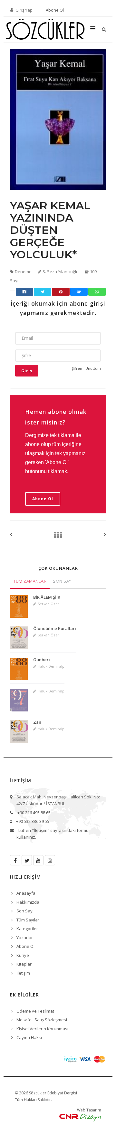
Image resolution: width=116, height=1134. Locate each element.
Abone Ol (55, 10)
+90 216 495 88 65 (34, 812)
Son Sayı (62, 581)
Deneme (23, 271)
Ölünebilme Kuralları (54, 628)
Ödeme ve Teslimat (35, 1011)
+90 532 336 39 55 (32, 821)
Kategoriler (27, 928)
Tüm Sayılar (27, 920)
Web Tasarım (89, 1110)
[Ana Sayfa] (56, 535)
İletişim (23, 973)
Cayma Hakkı (29, 1037)
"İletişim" (40, 830)
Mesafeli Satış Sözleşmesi (41, 1020)
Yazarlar (24, 937)
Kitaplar (24, 964)
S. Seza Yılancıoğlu (61, 271)
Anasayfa (25, 893)
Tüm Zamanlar (29, 581)
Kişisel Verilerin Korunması (42, 1029)
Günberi (41, 659)
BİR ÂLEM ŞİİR (46, 597)
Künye (22, 955)
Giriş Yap (24, 10)
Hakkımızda (27, 902)
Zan (37, 722)
